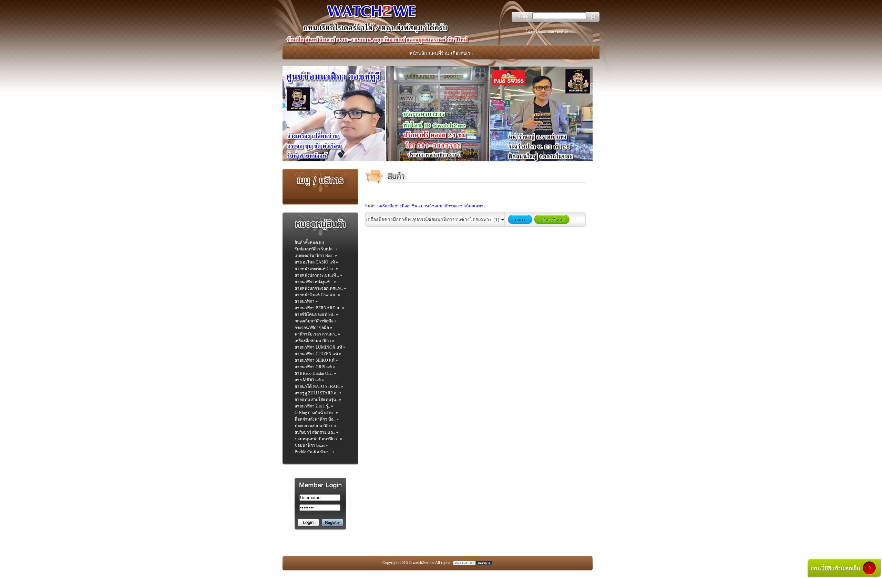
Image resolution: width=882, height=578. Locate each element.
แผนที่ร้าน (439, 53)
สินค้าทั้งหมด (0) (309, 242)
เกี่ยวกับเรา (462, 53)
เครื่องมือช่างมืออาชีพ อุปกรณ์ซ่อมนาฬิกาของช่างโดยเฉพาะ (432, 206)
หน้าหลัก (418, 53)
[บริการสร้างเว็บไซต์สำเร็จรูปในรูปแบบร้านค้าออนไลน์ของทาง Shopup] (473, 563)
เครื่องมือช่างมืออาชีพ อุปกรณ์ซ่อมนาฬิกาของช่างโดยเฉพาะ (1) (433, 219)
